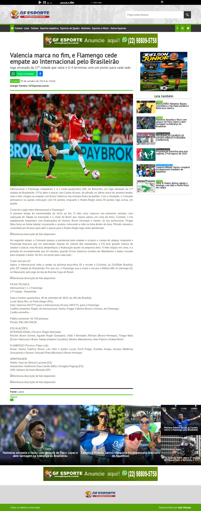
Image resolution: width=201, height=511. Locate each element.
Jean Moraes (184, 507)
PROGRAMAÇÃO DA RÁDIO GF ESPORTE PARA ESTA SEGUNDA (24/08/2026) (170, 138)
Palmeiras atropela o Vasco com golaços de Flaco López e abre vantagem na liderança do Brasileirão (171, 123)
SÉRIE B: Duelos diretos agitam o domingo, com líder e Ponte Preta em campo (172, 185)
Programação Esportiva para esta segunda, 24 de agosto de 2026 (172, 152)
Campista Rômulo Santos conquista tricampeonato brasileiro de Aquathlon (173, 169)
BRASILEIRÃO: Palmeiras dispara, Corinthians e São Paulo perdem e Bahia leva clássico (172, 106)
